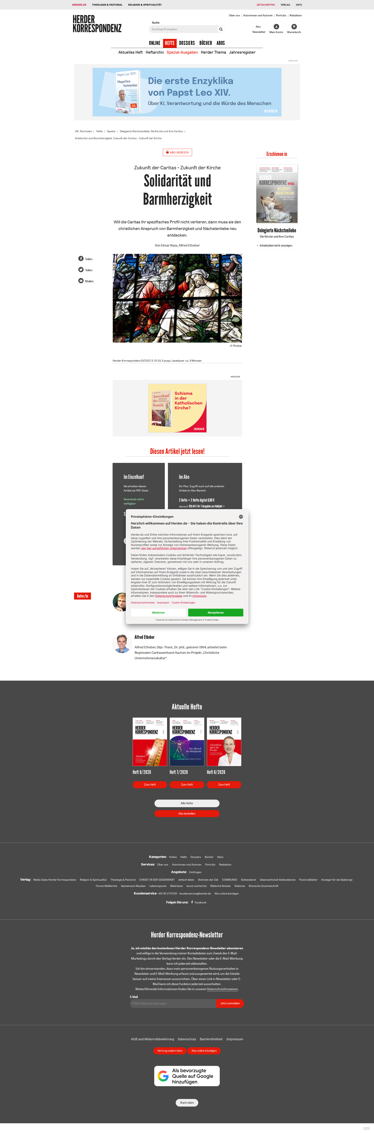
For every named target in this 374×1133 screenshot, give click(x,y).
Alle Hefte (187, 803)
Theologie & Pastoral (107, 4)
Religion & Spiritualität (145, 4)
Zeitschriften (266, 4)
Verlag (285, 4)
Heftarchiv (155, 52)
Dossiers (187, 43)
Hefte (170, 43)
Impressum (234, 1039)
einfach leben (186, 879)
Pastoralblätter (308, 879)
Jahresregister (242, 52)
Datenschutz (187, 1039)
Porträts (281, 15)
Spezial (111, 131)
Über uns (234, 15)
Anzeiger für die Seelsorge (336, 879)
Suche (155, 22)
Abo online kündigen (226, 893)
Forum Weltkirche (106, 886)
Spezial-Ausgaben (182, 52)
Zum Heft (150, 784)
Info (299, 4)
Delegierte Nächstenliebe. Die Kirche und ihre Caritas (151, 131)
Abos (221, 43)
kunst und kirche (197, 886)
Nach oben (187, 1103)
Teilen (88, 259)
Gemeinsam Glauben (133, 886)
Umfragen (195, 872)
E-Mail (134, 997)
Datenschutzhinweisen (222, 989)
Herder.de (79, 4)
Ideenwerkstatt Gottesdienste (277, 879)
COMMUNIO (229, 879)
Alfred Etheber (189, 245)
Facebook (200, 902)
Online (155, 43)
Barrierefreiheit (211, 1039)
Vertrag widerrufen (169, 1051)
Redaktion (296, 15)
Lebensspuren (158, 886)
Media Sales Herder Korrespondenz (54, 879)
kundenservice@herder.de (195, 893)
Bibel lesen (176, 886)
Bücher (205, 43)
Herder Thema (213, 52)
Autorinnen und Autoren (258, 15)
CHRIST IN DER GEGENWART (157, 879)
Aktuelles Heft (130, 52)
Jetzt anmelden (230, 1003)
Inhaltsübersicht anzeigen (276, 245)
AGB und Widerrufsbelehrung (152, 1039)
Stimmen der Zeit (208, 879)
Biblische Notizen (220, 886)
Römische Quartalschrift (263, 886)
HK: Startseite (83, 131)
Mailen (89, 281)
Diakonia (240, 886)
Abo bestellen (186, 813)
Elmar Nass (169, 245)
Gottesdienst (248, 879)
